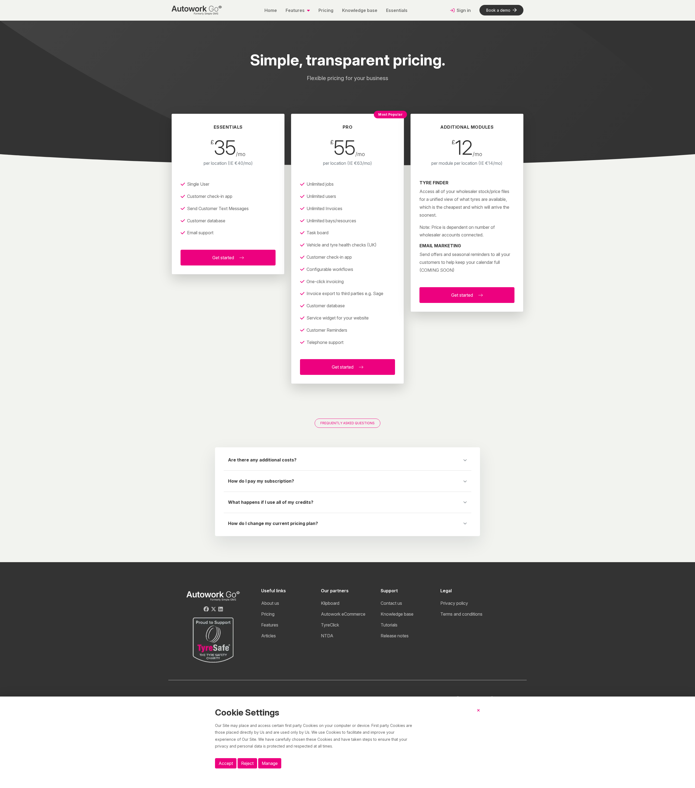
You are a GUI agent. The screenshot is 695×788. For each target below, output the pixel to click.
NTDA (327, 635)
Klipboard (330, 603)
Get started (223, 257)
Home (270, 10)
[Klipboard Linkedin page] (220, 609)
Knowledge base (359, 10)
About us (270, 603)
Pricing (325, 10)
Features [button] (296, 10)
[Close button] (478, 714)
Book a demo (498, 10)
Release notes (395, 635)
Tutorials (389, 625)
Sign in (463, 10)
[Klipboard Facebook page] (206, 609)
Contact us (391, 603)
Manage (270, 763)
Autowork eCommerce (343, 614)
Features (269, 625)
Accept (226, 763)
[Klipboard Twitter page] (213, 609)
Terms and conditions (461, 614)
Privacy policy (454, 603)
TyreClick (330, 625)
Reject (247, 763)
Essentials (396, 10)
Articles (268, 635)
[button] (347, 463)
